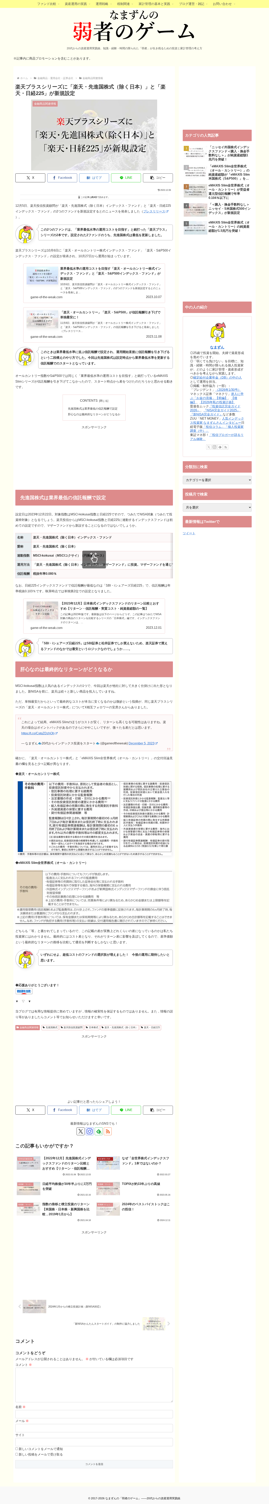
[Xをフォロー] (80, 1131)
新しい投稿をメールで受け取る (41, 1454)
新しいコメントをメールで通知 (41, 1449)
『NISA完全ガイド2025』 (221, 410)
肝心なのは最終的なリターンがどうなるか (94, 414)
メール (22, 1421)
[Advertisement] (94, 457)
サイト (20, 1435)
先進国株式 (52, 1027)
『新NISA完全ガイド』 (206, 414)
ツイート (189, 533)
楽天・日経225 (152, 1027)
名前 (20, 1407)
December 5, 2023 (141, 743)
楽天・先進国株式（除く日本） (121, 1027)
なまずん (217, 347)
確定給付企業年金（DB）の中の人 (217, 377)
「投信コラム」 (214, 426)
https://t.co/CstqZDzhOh (37, 733)
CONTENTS (89, 400)
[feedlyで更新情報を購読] (220, 447)
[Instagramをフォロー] (90, 1131)
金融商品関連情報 (29, 1027)
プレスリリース (154, 211)
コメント (23, 1364)
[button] (158, 177)
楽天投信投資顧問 (73, 1027)
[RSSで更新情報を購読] (108, 1131)
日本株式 (93, 1027)
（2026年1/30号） (228, 389)
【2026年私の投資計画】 (217, 402)
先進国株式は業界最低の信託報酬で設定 (93, 408)
